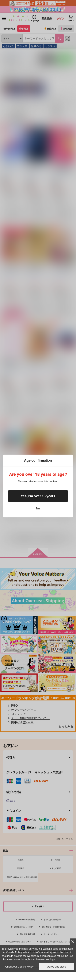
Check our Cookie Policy (19, 966)
